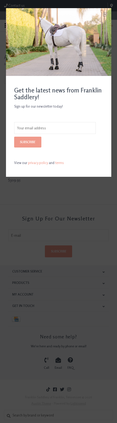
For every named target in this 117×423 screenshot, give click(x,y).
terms (59, 163)
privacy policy (38, 163)
